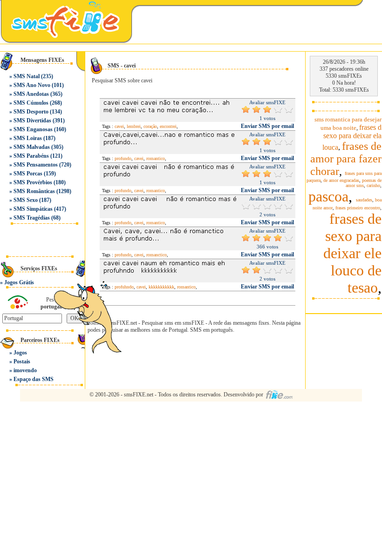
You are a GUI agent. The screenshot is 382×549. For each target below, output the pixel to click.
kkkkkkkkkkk (161, 286)
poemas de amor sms (364, 183)
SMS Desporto (31, 111)
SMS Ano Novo (32, 85)
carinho (373, 185)
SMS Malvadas (32, 147)
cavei (119, 126)
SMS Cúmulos (31, 103)
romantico (155, 158)
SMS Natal (27, 76)
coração (150, 126)
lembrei (134, 126)
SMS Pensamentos (36, 164)
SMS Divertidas (32, 120)
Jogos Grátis (19, 282)
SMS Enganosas (33, 129)
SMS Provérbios (33, 182)
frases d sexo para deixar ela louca (352, 137)
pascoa (328, 196)
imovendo (25, 370)
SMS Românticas (34, 191)
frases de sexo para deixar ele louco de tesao (352, 253)
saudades (364, 199)
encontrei (168, 126)
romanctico (156, 254)
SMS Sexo (26, 200)
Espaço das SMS (34, 379)
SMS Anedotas (31, 94)
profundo (123, 158)
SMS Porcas (28, 173)
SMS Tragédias (32, 217)
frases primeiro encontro (357, 207)
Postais (22, 361)
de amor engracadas (341, 180)
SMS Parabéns (31, 156)
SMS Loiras (28, 138)
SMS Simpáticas (33, 209)
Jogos (20, 352)
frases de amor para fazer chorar (346, 158)
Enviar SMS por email (267, 126)
